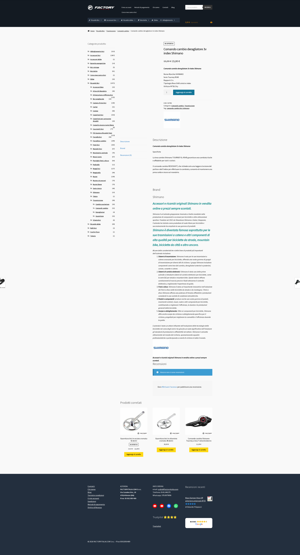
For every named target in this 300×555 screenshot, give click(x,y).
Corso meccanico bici (129, 12)
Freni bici (96, 145)
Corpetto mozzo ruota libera (103, 125)
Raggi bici (96, 169)
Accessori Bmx (98, 87)
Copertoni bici (98, 115)
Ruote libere (97, 184)
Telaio (95, 196)
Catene (95, 111)
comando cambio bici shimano (178, 108)
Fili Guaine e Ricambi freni (102, 133)
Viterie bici (97, 220)
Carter (95, 107)
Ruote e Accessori (99, 180)
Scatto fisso (94, 232)
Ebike (156, 20)
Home (92, 31)
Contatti (165, 7)
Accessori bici (111, 20)
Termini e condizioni (96, 495)
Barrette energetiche (97, 63)
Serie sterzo (97, 188)
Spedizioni (92, 501)
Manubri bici (97, 149)
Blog (173, 7)
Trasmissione (111, 31)
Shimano (96, 192)
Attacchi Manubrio (100, 91)
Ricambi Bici (95, 20)
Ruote (95, 177)
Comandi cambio (123, 31)
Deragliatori (100, 212)
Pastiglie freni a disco (101, 161)
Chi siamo (156, 7)
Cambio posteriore (102, 204)
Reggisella (97, 173)
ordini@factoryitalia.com (168, 489)
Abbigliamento (168, 20)
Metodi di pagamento (141, 7)
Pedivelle (96, 165)
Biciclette (143, 20)
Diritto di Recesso (95, 507)
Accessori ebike (96, 59)
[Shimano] (172, 120)
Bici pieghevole (98, 99)
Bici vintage (94, 67)
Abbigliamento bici (97, 51)
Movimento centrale (100, 153)
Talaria (93, 236)
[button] (198, 523)
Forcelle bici (97, 137)
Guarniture (100, 216)
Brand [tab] (122, 148)
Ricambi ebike (128, 20)
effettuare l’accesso (169, 387)
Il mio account (126, 7)
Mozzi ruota (97, 157)
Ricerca (208, 7)
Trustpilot (157, 526)
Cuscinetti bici (98, 129)
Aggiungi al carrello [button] (134, 454)
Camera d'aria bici (99, 103)
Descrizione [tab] (125, 141)
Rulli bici (93, 228)
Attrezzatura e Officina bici (103, 95)
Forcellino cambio (99, 141)
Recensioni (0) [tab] (126, 155)
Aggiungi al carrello (184, 92)
